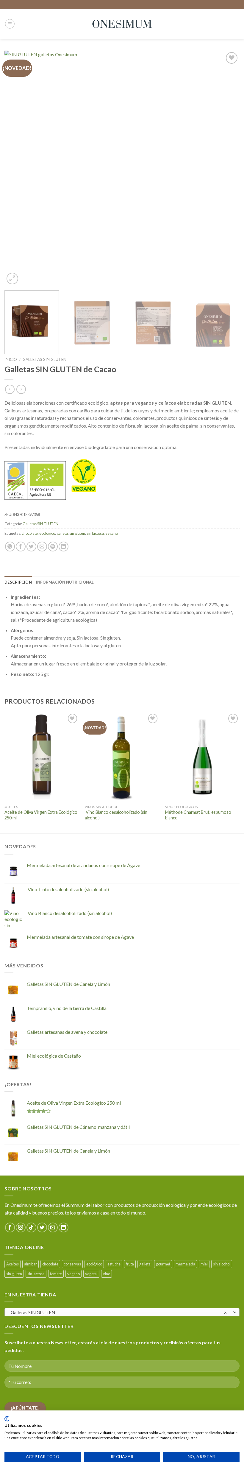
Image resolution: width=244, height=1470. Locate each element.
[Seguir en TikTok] (31, 1227)
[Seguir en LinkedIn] (63, 1227)
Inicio (10, 359)
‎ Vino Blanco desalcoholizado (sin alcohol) (116, 815)
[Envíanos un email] (53, 1227)
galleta (62, 533)
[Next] (227, 168)
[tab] (18, 582)
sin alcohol (221, 1264)
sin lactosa (95, 533)
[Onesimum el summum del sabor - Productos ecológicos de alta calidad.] (122, 24)
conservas (72, 1264)
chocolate (30, 533)
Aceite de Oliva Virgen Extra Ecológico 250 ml (40, 815)
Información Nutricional (65, 582)
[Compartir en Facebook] (21, 546)
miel (204, 1264)
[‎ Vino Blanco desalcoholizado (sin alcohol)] (122, 757)
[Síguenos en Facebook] (10, 1227)
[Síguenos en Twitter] (42, 1227)
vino (106, 1273)
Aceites (12, 1264)
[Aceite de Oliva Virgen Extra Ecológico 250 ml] (41, 757)
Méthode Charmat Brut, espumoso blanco (198, 815)
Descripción (18, 582)
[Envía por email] (42, 546)
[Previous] (16, 168)
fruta (130, 1264)
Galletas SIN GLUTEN (44, 359)
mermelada (185, 1264)
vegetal (91, 1273)
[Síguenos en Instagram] (21, 1227)
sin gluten (77, 533)
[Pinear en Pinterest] (53, 546)
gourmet (163, 1264)
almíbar (30, 1264)
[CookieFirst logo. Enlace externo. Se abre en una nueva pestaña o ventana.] (6, 1418)
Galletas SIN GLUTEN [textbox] (119, 1312)
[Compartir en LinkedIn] (63, 546)
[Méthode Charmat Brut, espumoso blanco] (202, 757)
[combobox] (122, 1312)
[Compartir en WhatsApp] (10, 546)
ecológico (47, 533)
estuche (114, 1264)
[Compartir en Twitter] (31, 546)
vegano (111, 533)
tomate (56, 1273)
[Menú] (10, 24)
